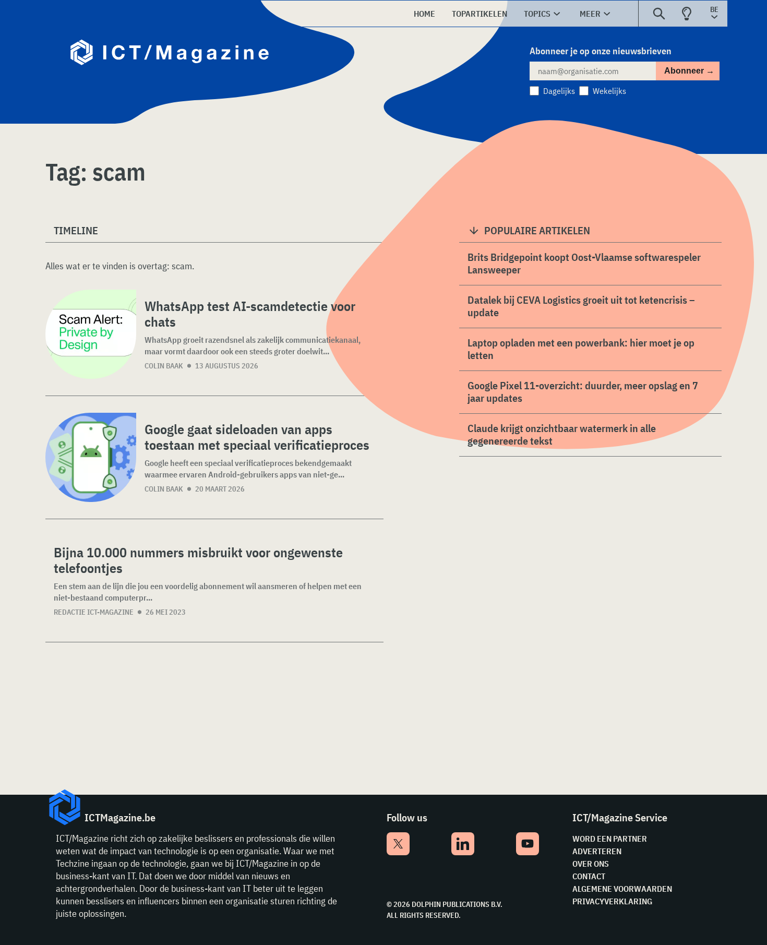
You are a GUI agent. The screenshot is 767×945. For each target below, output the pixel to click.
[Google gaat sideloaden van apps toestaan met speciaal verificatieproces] (90, 457)
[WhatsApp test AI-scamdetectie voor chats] (90, 334)
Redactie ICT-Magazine (94, 612)
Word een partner (609, 838)
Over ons (590, 863)
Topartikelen (479, 13)
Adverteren (596, 851)
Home (424, 13)
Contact (588, 876)
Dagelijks (559, 91)
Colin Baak (164, 365)
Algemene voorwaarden (622, 888)
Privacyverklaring (612, 901)
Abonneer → (689, 70)
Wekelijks (609, 91)
